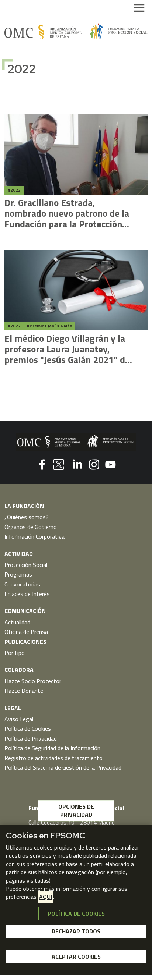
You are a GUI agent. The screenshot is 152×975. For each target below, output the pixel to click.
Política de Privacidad (30, 738)
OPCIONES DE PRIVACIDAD (76, 810)
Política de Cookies (27, 728)
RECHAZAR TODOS (76, 931)
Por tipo (14, 652)
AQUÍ (45, 896)
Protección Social (25, 564)
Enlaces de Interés (27, 593)
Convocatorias (22, 584)
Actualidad (17, 622)
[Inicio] (76, 31)
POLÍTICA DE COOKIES (76, 913)
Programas (18, 574)
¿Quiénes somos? (26, 517)
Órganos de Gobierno (30, 526)
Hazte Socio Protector (32, 681)
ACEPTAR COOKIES (76, 956)
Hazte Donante (23, 690)
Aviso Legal (18, 719)
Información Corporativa (34, 536)
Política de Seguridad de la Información (52, 748)
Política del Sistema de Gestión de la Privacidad (62, 767)
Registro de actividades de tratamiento (53, 758)
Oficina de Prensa (26, 631)
